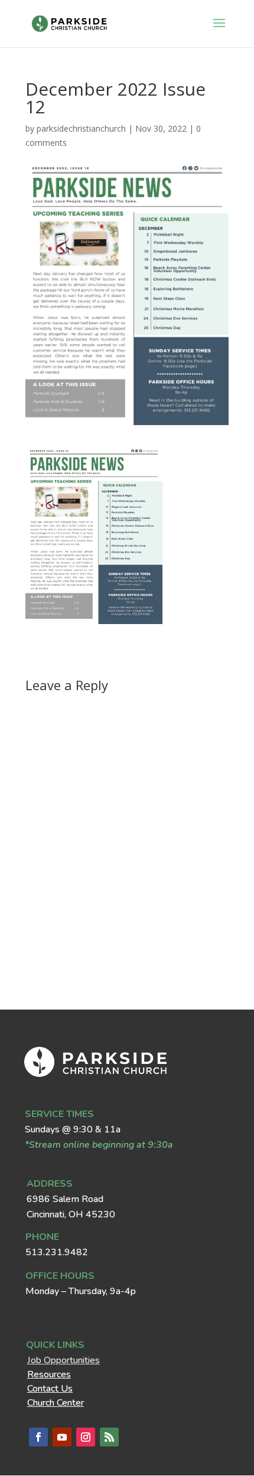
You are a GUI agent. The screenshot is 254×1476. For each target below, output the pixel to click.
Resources (49, 1374)
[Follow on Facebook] (38, 1437)
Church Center (55, 1402)
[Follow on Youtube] (62, 1437)
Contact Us (50, 1388)
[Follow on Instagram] (85, 1437)
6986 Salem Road (65, 1199)
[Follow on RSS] (109, 1437)
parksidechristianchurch (81, 128)
